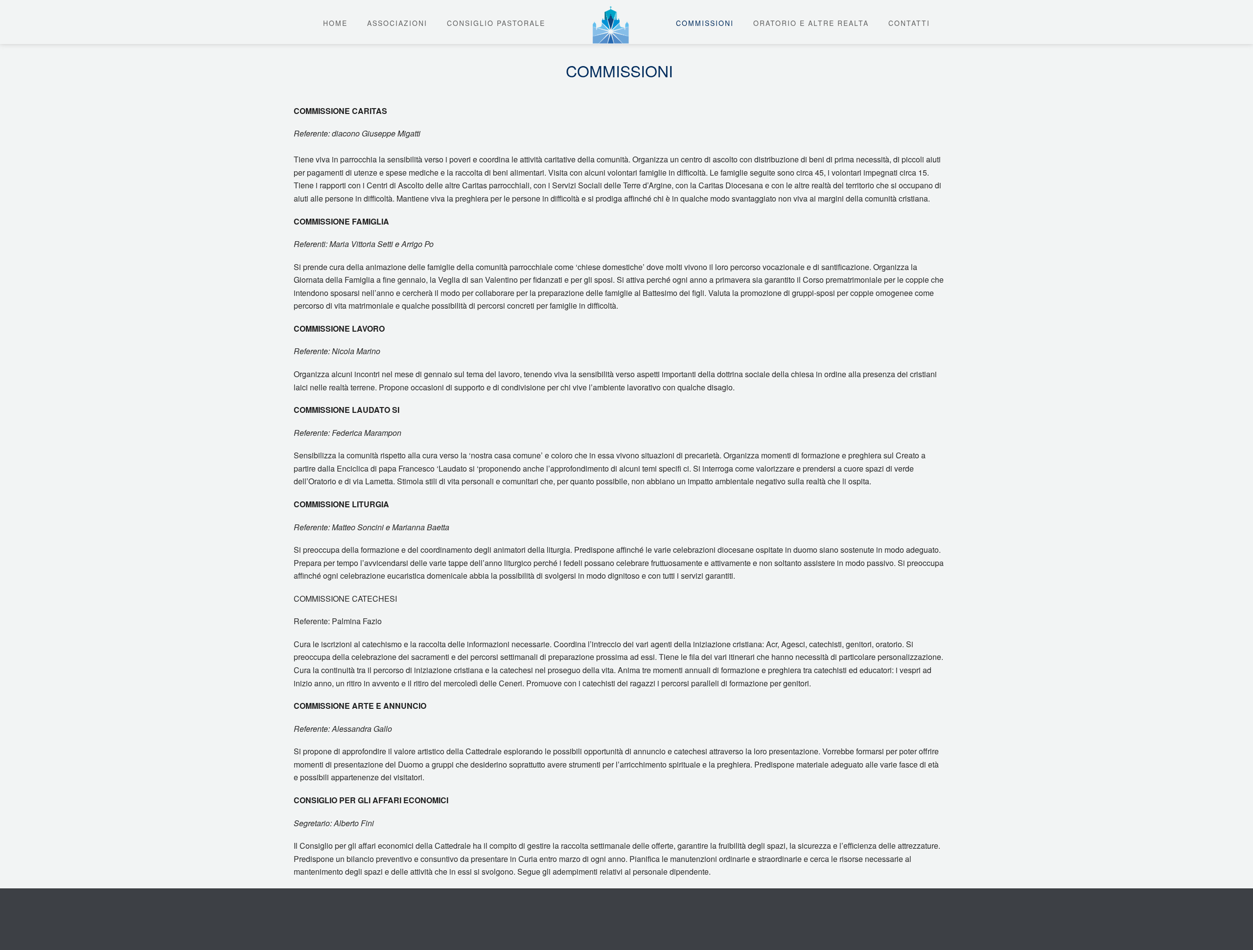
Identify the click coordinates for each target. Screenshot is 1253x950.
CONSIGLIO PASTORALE (496, 23)
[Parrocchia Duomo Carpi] (610, 22)
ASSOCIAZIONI (397, 23)
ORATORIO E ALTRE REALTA (811, 23)
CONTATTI (909, 23)
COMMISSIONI (705, 23)
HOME (335, 23)
